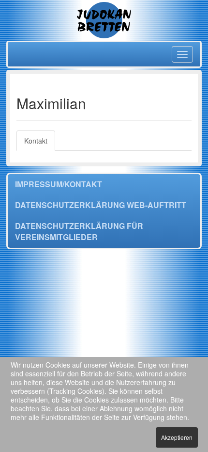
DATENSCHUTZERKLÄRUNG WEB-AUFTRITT (100, 204)
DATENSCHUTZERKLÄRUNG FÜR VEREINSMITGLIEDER (79, 231)
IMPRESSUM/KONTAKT (58, 184)
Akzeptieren (177, 437)
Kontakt (35, 140)
